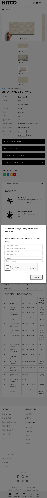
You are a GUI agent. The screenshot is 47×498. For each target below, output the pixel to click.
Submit (36, 277)
